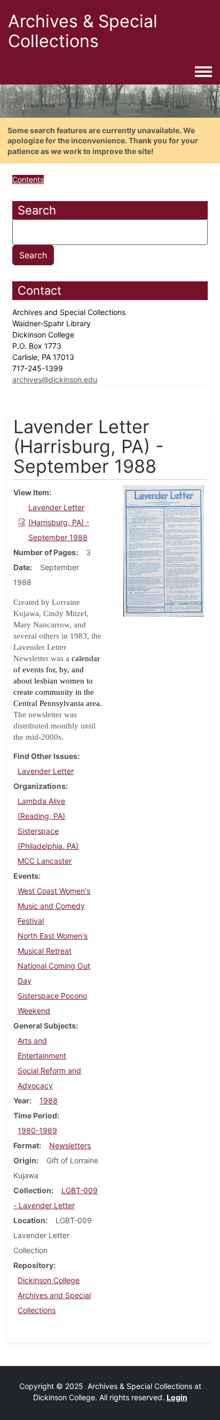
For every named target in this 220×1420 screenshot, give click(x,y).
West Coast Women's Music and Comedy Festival (54, 905)
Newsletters (70, 1145)
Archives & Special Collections (83, 31)
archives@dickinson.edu (54, 379)
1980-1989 (37, 1130)
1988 (49, 1100)
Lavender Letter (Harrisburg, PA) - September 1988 (58, 522)
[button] (163, 550)
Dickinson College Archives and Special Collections (54, 1295)
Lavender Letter (46, 771)
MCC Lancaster (45, 860)
